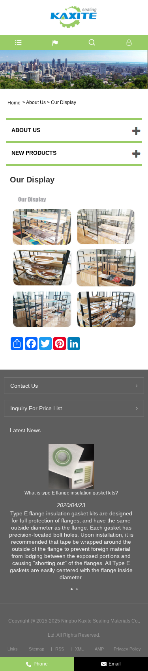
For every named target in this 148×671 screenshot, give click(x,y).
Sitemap (36, 649)
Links (12, 649)
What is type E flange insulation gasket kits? (71, 493)
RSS (59, 649)
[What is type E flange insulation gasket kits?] (71, 466)
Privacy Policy (127, 649)
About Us (36, 102)
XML (79, 649)
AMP (99, 649)
